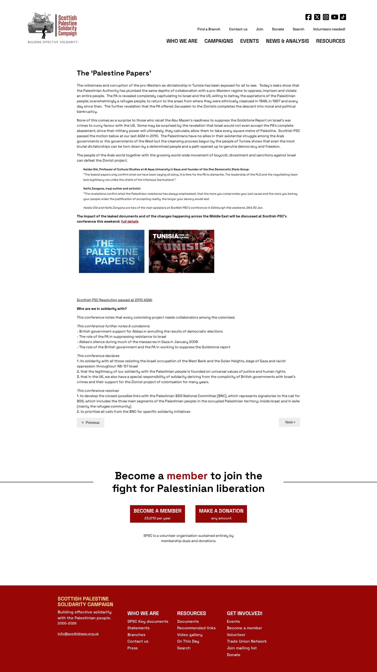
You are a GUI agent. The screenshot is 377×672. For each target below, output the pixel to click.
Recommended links (196, 627)
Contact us (238, 29)
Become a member (244, 627)
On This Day (188, 641)
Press (132, 647)
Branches (136, 634)
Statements (138, 627)
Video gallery (189, 634)
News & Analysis (287, 41)
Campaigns (218, 41)
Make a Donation (221, 513)
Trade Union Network (247, 641)
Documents (188, 621)
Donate (278, 29)
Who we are (181, 41)
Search (298, 29)
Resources (330, 41)
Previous (90, 422)
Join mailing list (242, 647)
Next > (290, 422)
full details (130, 221)
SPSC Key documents (147, 621)
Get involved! (244, 613)
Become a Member (158, 513)
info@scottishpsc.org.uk (78, 633)
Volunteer (236, 634)
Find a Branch (208, 29)
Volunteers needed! (329, 29)
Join (259, 29)
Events (249, 41)
